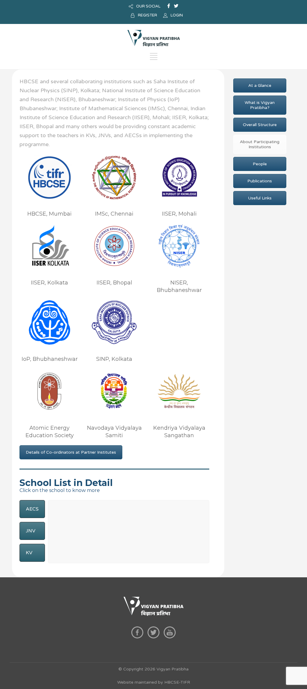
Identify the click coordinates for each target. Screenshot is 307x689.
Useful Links (260, 198)
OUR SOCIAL (148, 6)
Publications (259, 181)
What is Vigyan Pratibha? (260, 105)
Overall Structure (260, 124)
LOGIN (177, 15)
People (260, 163)
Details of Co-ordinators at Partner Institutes (71, 452)
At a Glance (259, 85)
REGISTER (147, 15)
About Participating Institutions (259, 144)
